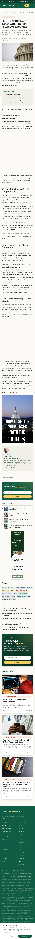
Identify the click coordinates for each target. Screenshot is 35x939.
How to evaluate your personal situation (14, 103)
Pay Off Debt (5, 834)
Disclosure (21, 858)
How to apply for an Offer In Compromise (14, 100)
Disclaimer (21, 855)
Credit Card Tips (7, 593)
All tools (20, 825)
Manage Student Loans (23, 596)
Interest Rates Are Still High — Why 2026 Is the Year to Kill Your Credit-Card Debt (17, 628)
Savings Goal (22, 831)
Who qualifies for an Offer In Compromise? (15, 97)
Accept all (24, 936)
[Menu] (31, 5)
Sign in (26, 5)
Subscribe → (17, 496)
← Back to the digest (8, 477)
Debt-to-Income (22, 837)
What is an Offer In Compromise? (12, 94)
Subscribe (4, 864)
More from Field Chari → (9, 467)
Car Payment (22, 842)
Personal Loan (22, 839)
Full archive (4, 858)
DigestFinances (10, 5)
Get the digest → (17, 662)
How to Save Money (8, 587)
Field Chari (7, 38)
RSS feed (4, 861)
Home (3, 11)
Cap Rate (21, 845)
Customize (10, 936)
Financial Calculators (9, 599)
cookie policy (20, 931)
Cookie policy (22, 864)
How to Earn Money (8, 590)
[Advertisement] (17, 153)
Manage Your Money (6, 831)
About (3, 853)
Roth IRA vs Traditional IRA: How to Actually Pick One (16, 619)
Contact (3, 855)
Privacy (20, 861)
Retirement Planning (9, 596)
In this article (9, 91)
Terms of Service (23, 853)
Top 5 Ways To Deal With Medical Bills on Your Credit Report (16, 741)
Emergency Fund (23, 834)
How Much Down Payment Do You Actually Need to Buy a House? (17, 614)
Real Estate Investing (21, 593)
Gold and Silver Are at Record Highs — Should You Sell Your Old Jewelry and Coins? (17, 623)
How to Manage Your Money (25, 587)
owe (3, 131)
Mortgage (21, 828)
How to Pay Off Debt (11, 11)
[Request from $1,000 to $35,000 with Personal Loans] (17, 555)
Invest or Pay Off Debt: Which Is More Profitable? (15, 700)
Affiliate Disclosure (24, 912)
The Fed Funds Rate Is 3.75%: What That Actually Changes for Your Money (16, 609)
